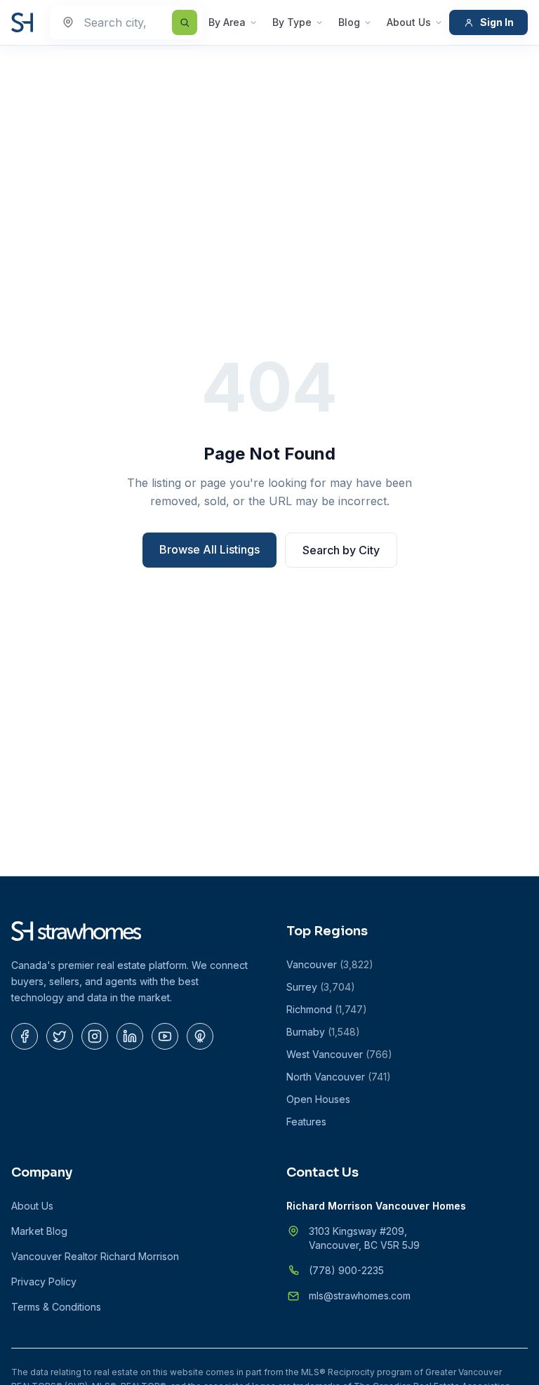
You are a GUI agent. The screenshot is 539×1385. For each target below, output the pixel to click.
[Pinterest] (200, 1036)
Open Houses (318, 1099)
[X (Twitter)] (59, 1036)
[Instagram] (94, 1036)
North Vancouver (338, 1077)
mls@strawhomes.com (360, 1296)
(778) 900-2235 (346, 1270)
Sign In (497, 22)
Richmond (326, 1009)
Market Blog (39, 1231)
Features (306, 1122)
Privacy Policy (43, 1281)
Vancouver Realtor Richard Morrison (95, 1256)
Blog (349, 22)
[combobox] (126, 22)
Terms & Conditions (56, 1307)
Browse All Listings (209, 549)
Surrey (320, 987)
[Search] (184, 22)
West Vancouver (339, 1054)
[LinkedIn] (130, 1036)
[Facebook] (24, 1036)
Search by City (341, 550)
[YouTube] (165, 1036)
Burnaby (323, 1032)
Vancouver (329, 964)
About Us (409, 22)
